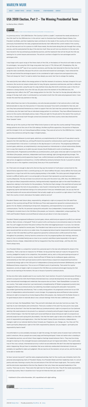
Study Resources (48, 11)
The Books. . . (37, 11)
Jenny (43, 403)
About (11, 11)
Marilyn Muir (16, 4)
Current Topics (19, 11)
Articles (28, 11)
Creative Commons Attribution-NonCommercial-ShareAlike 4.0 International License (36, 31)
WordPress (36, 403)
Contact (58, 11)
